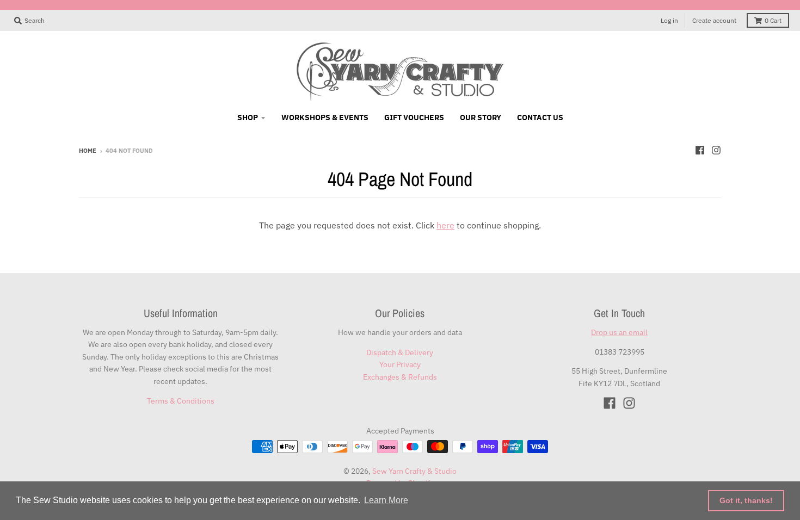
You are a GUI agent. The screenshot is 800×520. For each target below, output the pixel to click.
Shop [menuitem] (247, 117)
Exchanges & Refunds (400, 377)
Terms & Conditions (180, 401)
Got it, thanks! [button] (746, 500)
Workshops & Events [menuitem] (324, 117)
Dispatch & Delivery (399, 352)
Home (87, 150)
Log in (669, 20)
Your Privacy (400, 364)
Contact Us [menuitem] (540, 117)
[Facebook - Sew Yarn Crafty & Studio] (700, 150)
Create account (714, 20)
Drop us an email (619, 332)
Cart (773, 20)
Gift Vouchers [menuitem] (414, 117)
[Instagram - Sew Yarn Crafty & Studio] (716, 150)
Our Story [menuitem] (480, 117)
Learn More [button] (386, 500)
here (445, 225)
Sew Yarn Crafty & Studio (414, 471)
